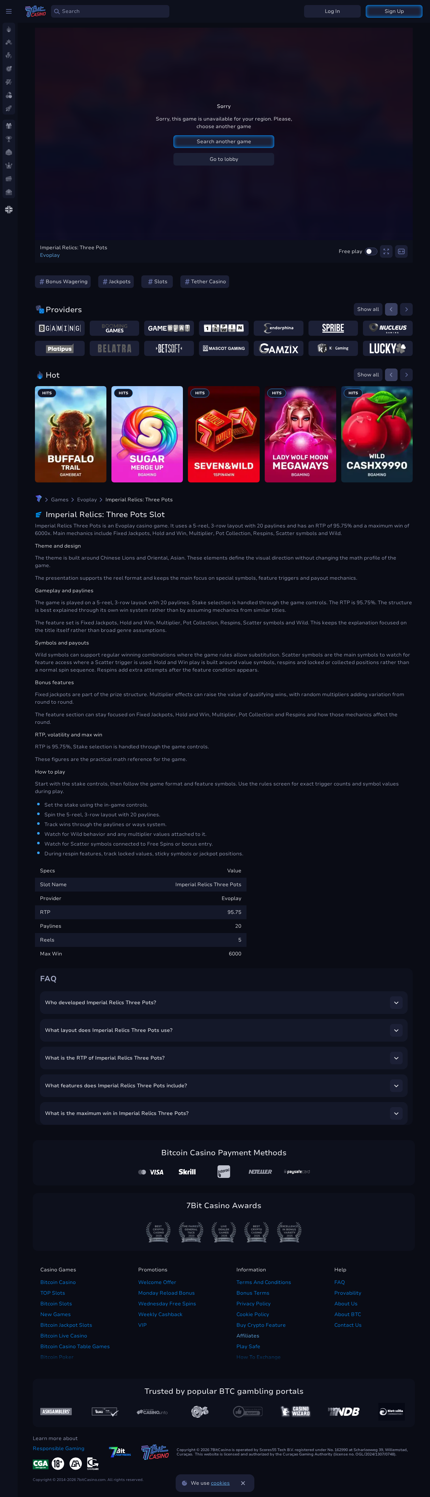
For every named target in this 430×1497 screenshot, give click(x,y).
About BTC (347, 1314)
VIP (142, 1325)
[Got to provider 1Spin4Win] (224, 328)
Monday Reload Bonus (166, 1293)
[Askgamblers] (56, 1411)
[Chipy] (200, 1412)
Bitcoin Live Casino (63, 1335)
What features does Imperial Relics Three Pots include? (116, 1085)
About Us (346, 1303)
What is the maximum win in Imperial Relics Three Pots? (117, 1113)
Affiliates (247, 1335)
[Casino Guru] (104, 1411)
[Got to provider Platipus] (60, 348)
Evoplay (50, 255)
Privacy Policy (253, 1303)
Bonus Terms (252, 1293)
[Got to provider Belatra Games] (114, 348)
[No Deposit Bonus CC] (343, 1412)
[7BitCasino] (38, 499)
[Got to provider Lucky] (388, 348)
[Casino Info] (152, 1411)
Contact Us (348, 1325)
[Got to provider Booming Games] (114, 328)
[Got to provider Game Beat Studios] (169, 328)
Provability (347, 1293)
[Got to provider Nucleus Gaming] (388, 328)
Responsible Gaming (58, 1448)
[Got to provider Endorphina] (278, 328)
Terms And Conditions (263, 1282)
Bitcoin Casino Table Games (75, 1346)
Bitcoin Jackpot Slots (66, 1325)
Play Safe (248, 1346)
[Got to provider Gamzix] (278, 348)
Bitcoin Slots (56, 1303)
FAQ (339, 1282)
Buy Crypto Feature (261, 1325)
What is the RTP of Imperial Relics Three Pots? (105, 1058)
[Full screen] (386, 251)
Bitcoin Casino (58, 1282)
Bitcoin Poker (57, 1357)
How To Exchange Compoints (258, 1361)
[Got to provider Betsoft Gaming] (169, 348)
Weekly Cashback (160, 1314)
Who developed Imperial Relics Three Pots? (100, 1002)
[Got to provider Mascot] (224, 348)
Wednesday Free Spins (167, 1303)
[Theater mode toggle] (401, 251)
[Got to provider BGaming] (60, 328)
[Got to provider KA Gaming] (333, 348)
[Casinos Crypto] (295, 1411)
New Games (55, 1314)
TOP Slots (52, 1293)
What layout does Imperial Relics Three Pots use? (109, 1030)
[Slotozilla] (391, 1412)
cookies (220, 1483)
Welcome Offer (157, 1282)
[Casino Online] (247, 1411)
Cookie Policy (252, 1314)
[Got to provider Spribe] (333, 328)
